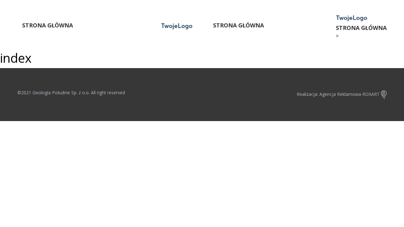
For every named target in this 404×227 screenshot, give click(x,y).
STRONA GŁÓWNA (47, 25)
